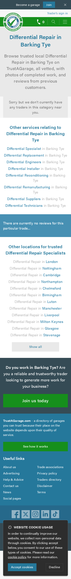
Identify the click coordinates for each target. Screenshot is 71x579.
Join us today (35, 400)
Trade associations (50, 467)
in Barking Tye (35, 148)
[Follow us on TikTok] (55, 514)
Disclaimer (44, 485)
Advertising (11, 473)
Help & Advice (13, 479)
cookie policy (17, 557)
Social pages (12, 498)
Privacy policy (47, 473)
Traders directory (49, 479)
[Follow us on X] (25, 514)
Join (47, 5)
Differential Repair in (35, 261)
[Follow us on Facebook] (16, 514)
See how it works (35, 446)
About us (9, 467)
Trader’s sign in (57, 13)
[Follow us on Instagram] (35, 514)
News (7, 492)
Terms (41, 492)
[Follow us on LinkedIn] (45, 514)
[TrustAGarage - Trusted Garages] (13, 19)
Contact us (11, 485)
